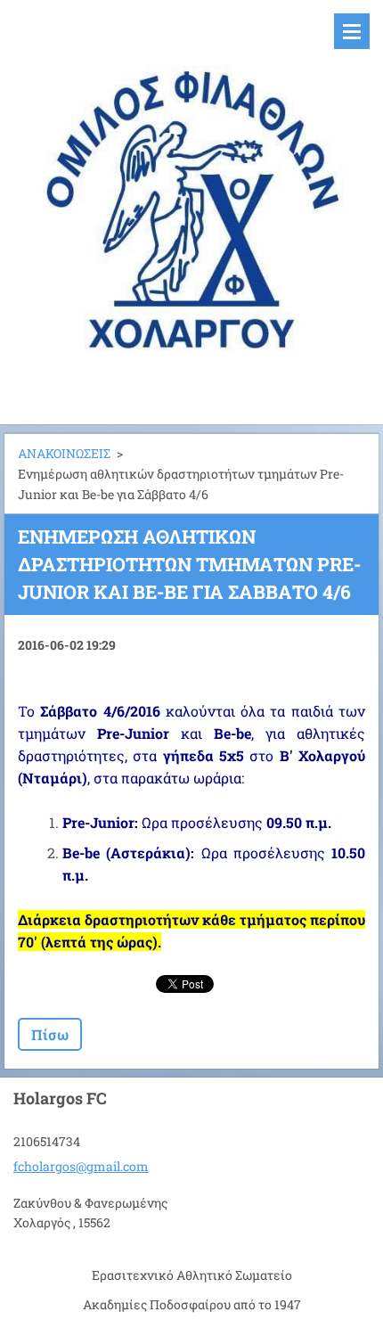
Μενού (352, 31)
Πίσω (50, 1034)
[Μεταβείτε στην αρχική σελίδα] (191, 201)
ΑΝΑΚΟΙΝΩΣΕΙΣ (64, 453)
